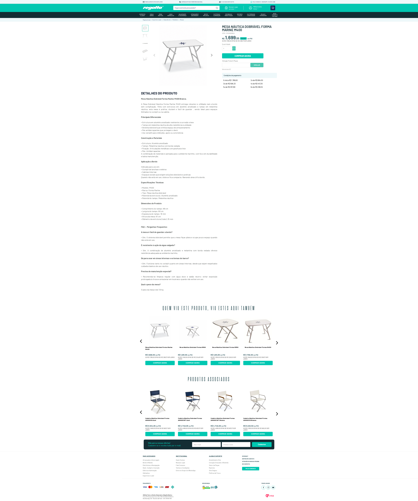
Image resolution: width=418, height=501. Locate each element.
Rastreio (212, 468)
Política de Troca (214, 473)
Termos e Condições (182, 468)
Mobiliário (175, 19)
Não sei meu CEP (226, 69)
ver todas (231, 9)
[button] (141, 341)
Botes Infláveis (148, 463)
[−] (234, 49)
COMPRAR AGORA (243, 56)
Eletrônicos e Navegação (151, 465)
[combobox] (196, 8)
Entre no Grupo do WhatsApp (186, 470)
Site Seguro (213, 470)
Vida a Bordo (167, 19)
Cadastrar (262, 444)
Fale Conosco (180, 465)
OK (256, 65)
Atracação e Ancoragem (151, 460)
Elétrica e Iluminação (150, 470)
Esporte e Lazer (157, 19)
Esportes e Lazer (148, 476)
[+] (234, 47)
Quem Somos (180, 460)
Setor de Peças (214, 465)
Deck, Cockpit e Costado (151, 468)
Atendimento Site (215, 460)
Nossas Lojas (180, 463)
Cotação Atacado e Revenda (218, 463)
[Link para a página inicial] (146, 20)
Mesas (182, 19)
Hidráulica (146, 473)
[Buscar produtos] (217, 8)
